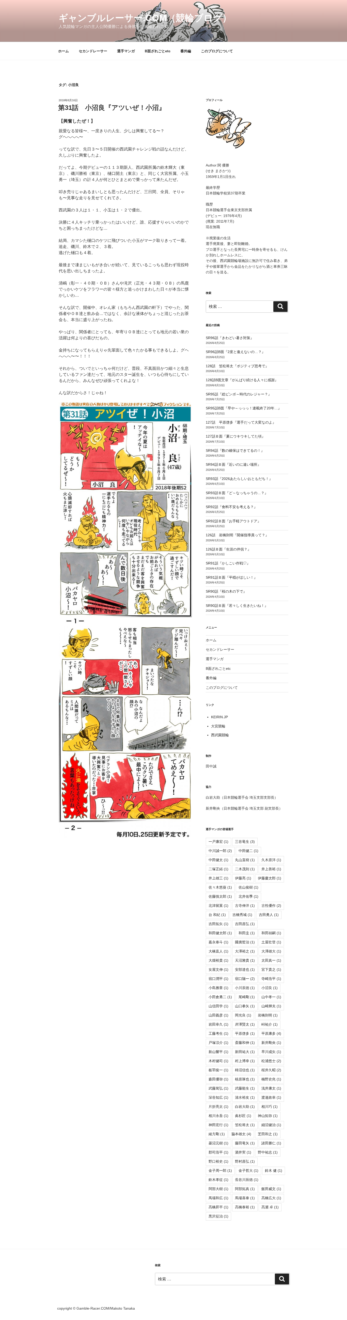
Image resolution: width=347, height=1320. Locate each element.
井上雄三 (218, 878)
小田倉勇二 (220, 997)
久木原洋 (271, 860)
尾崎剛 (247, 997)
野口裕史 (218, 1161)
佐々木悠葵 (220, 887)
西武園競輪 (220, 735)
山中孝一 (271, 997)
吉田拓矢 (218, 924)
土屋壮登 (271, 942)
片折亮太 (218, 1107)
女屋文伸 (218, 969)
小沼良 (269, 988)
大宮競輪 (218, 726)
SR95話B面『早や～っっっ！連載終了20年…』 (243, 408)
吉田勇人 (269, 915)
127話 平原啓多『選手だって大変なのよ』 (241, 422)
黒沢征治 (218, 1216)
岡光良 (243, 1015)
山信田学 (218, 1006)
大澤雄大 (271, 951)
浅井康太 (271, 1088)
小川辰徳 (245, 988)
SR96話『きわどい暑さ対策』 (230, 338)
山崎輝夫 (271, 1006)
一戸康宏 (218, 842)
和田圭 (247, 933)
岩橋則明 (268, 1015)
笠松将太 (245, 1125)
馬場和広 (218, 1198)
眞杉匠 (243, 1116)
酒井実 (243, 1152)
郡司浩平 (218, 1152)
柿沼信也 (245, 1070)
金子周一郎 (220, 1170)
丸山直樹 (245, 860)
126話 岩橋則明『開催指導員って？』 (237, 535)
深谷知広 (218, 1097)
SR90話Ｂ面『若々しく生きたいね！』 (237, 606)
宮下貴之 (271, 969)
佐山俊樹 (248, 887)
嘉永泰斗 (218, 942)
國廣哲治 (245, 942)
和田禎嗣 (271, 933)
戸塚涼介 (218, 1043)
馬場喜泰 (245, 1198)
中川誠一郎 (220, 851)
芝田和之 (268, 1134)
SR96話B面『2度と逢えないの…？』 (235, 352)
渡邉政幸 (271, 1097)
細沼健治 (271, 1125)
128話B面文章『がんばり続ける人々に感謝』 (242, 380)
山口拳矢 (245, 1006)
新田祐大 (245, 1052)
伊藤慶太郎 (269, 878)
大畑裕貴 (218, 960)
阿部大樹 (218, 1189)
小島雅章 (218, 988)
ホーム (63, 51)
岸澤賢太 (245, 1024)
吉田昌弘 (245, 924)
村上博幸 (245, 1061)
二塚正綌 (218, 869)
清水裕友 (245, 1097)
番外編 (185, 51)
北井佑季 (248, 896)
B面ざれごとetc (157, 51)
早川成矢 (271, 1052)
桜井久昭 (271, 1070)
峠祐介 (269, 1024)
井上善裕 (271, 869)
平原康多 (271, 1033)
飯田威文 (271, 1189)
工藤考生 (218, 1033)
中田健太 (218, 860)
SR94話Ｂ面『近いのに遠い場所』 (233, 464)
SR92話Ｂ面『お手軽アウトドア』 (233, 521)
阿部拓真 (245, 1189)
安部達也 (245, 969)
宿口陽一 (245, 979)
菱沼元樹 (218, 1143)
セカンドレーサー (93, 51)
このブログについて (217, 51)
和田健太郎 (220, 933)
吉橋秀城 (242, 915)
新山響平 (218, 1052)
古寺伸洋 (245, 906)
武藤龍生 (245, 1088)
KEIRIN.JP (219, 717)
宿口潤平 (218, 979)
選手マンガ (126, 51)
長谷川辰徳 (246, 1180)
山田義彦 (218, 1015)
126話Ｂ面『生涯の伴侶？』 (228, 549)
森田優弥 (218, 1079)
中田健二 (248, 851)
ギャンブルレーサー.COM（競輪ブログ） (145, 18)
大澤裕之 (245, 951)
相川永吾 (218, 1116)
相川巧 (269, 1107)
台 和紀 (217, 915)
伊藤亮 (243, 878)
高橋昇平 (218, 1207)
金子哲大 (248, 1170)
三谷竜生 (245, 842)
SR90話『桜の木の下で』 (226, 591)
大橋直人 (218, 951)
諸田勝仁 (271, 1143)
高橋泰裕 (245, 1207)
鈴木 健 (273, 1170)
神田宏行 (218, 1125)
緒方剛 (217, 1134)
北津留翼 (218, 906)
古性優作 (271, 906)
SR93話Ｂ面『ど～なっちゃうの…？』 (237, 493)
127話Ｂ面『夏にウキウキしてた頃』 (235, 436)
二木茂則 (245, 869)
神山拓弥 (268, 1116)
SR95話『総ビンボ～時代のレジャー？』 (239, 394)
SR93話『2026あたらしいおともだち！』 (239, 479)
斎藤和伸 (245, 1043)
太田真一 (271, 960)
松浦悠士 (271, 1061)
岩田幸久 (218, 1024)
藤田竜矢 (245, 1143)
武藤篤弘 (218, 1088)
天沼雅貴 (245, 960)
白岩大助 (245, 1107)
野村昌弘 (245, 1161)
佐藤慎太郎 (220, 896)
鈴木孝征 (218, 1180)
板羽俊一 (218, 1070)
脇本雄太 (241, 1134)
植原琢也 (245, 1079)
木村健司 (218, 1061)
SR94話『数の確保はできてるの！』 (235, 450)
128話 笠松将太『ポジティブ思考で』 (237, 366)
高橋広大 (271, 1198)
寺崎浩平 (271, 979)
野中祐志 (268, 1152)
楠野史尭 (271, 1079)
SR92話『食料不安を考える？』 (231, 507)
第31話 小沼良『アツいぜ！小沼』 (111, 107)
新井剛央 (271, 1043)
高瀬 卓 (270, 1207)
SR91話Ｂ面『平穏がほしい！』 (231, 577)
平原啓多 (245, 1033)
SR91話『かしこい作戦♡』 (228, 563)
